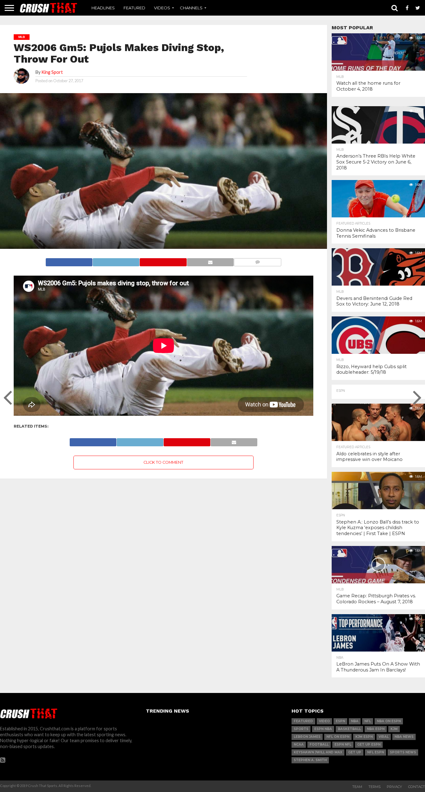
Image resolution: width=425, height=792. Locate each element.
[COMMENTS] (257, 260)
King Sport (52, 72)
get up (354, 752)
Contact (416, 787)
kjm (394, 729)
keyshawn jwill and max (318, 752)
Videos (162, 7)
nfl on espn (337, 737)
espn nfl (342, 744)
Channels (191, 7)
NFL (367, 721)
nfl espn (375, 752)
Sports (301, 729)
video (324, 721)
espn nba (323, 729)
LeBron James (307, 737)
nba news (404, 737)
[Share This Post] (115, 260)
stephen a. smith (310, 760)
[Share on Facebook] (69, 260)
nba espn (376, 729)
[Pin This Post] (162, 260)
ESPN (340, 721)
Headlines (103, 7)
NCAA (299, 744)
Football (319, 744)
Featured (134, 7)
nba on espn (389, 721)
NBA (354, 721)
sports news (403, 752)
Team (357, 787)
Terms (374, 787)
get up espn (369, 744)
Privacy (394, 787)
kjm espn (364, 737)
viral (384, 737)
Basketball (349, 729)
